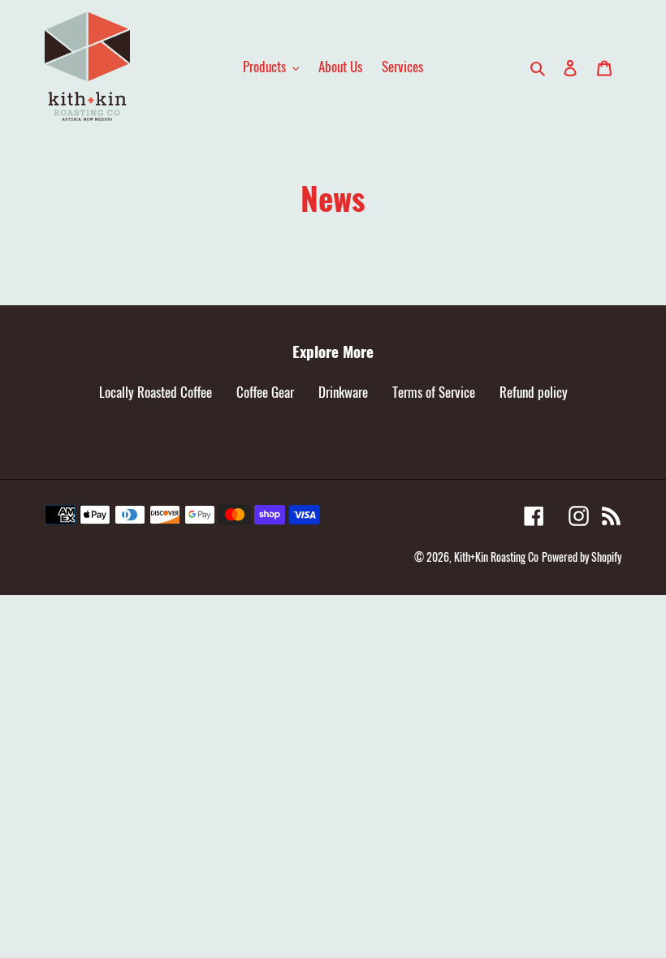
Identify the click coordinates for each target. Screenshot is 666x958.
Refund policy (534, 392)
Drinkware (343, 392)
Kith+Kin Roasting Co (496, 556)
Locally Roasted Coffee (155, 392)
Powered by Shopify (581, 556)
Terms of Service (433, 392)
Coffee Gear (265, 392)
